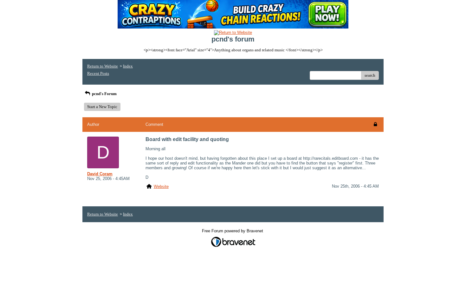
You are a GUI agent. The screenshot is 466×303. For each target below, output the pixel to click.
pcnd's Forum (104, 93)
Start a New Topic (102, 106)
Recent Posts (98, 73)
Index (128, 66)
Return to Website (102, 66)
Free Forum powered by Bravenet (233, 231)
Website (161, 186)
